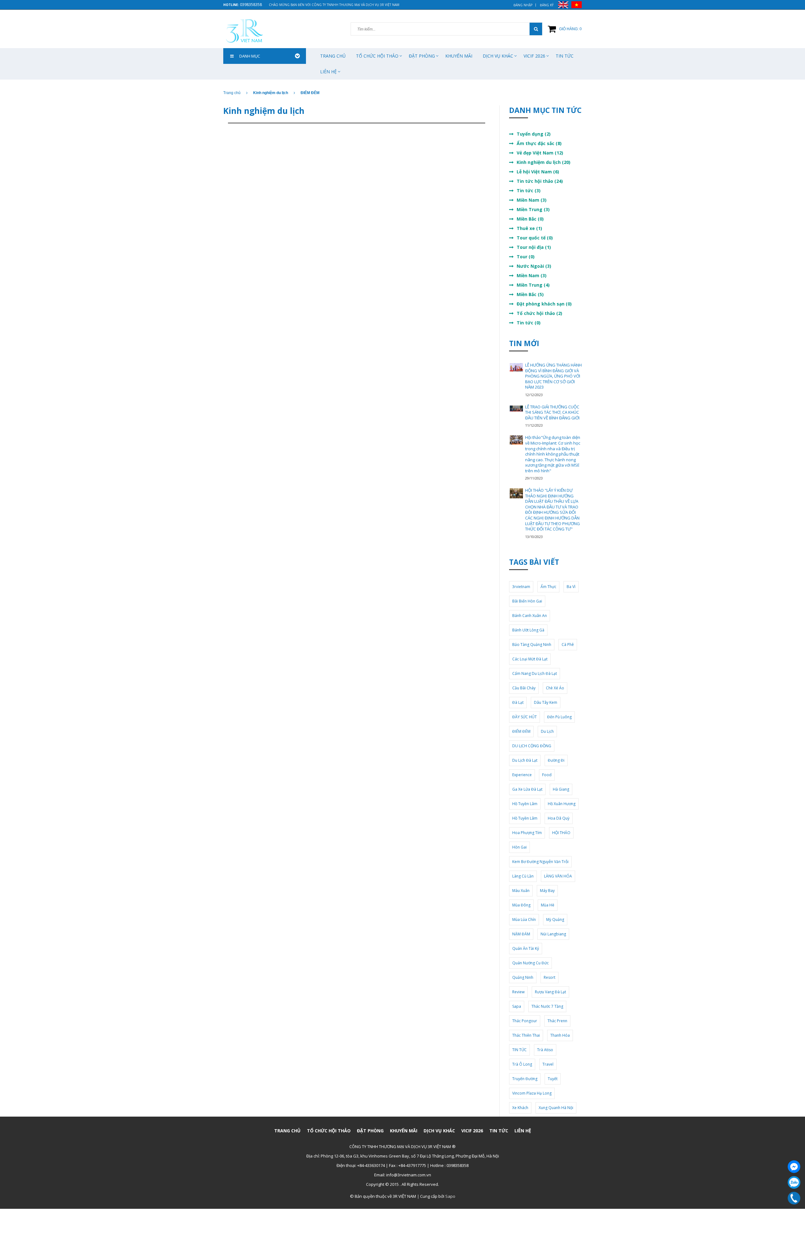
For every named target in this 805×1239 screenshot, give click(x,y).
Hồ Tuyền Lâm (524, 803)
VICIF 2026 (534, 56)
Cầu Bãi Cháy (524, 688)
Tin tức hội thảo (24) (540, 181)
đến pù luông (559, 717)
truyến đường (524, 1078)
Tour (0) (526, 257)
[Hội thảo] (516, 440)
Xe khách (520, 1107)
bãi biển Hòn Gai (527, 601)
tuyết (553, 1078)
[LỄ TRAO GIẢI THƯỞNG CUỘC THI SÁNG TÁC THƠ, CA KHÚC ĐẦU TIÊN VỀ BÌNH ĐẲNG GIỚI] (516, 408)
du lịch (547, 731)
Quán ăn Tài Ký (525, 948)
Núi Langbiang (553, 934)
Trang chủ (333, 56)
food (547, 774)
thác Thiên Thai (526, 1035)
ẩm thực (548, 586)
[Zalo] (794, 1182)
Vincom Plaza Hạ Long (532, 1093)
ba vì (571, 586)
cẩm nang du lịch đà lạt (534, 673)
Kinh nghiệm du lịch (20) (543, 162)
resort (549, 977)
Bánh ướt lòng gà (528, 630)
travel (547, 1064)
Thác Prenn (557, 1020)
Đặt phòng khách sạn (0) (544, 304)
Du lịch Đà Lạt (524, 760)
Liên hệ (328, 72)
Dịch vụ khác (498, 56)
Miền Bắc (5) (530, 294)
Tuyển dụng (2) (534, 134)
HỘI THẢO (561, 832)
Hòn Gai (519, 847)
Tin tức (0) (529, 323)
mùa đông (521, 905)
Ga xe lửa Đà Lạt (527, 789)
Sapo (450, 1196)
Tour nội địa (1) (534, 247)
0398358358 (251, 4)
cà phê (568, 644)
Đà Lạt (518, 702)
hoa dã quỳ (558, 818)
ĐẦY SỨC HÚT (524, 717)
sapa (516, 1006)
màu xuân (521, 890)
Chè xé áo (555, 688)
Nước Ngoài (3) (534, 266)
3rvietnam (521, 586)
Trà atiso (545, 1049)
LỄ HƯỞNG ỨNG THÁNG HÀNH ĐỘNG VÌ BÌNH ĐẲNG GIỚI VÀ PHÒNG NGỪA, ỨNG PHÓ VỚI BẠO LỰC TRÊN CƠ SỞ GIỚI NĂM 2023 (553, 376)
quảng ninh (522, 977)
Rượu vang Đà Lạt (550, 992)
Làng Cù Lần (523, 876)
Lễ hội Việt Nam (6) (538, 172)
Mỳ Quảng (555, 919)
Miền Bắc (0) (530, 219)
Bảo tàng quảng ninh (531, 644)
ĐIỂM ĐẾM (521, 731)
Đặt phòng (422, 56)
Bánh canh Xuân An (529, 615)
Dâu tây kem (545, 702)
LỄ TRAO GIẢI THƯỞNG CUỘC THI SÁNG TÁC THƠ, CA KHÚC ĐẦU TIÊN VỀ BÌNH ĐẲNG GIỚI (552, 412)
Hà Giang (561, 789)
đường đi (556, 760)
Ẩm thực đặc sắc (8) (539, 143)
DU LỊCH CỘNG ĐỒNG (531, 745)
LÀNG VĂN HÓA (558, 876)
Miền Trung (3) (533, 209)
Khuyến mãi (458, 56)
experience (522, 774)
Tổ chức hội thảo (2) (539, 313)
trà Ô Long (522, 1064)
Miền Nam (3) (532, 200)
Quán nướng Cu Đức (530, 963)
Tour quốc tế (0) (535, 238)
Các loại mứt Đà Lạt (529, 659)
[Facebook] (794, 1166)
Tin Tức (565, 56)
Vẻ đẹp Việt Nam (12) (540, 153)
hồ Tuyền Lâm (524, 818)
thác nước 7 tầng (547, 1006)
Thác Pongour (524, 1020)
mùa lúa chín (524, 919)
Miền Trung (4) (533, 285)
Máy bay (547, 890)
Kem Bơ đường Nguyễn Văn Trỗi (540, 861)
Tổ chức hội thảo (377, 56)
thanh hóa (560, 1035)
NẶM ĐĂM (521, 934)
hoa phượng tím (527, 832)
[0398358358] (794, 1197)
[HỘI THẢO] (516, 493)
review (518, 992)
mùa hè (547, 905)
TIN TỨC (519, 1049)
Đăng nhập (523, 5)
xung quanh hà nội (556, 1107)
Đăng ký (546, 5)
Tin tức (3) (529, 190)
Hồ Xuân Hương (561, 803)
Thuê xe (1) (529, 228)
